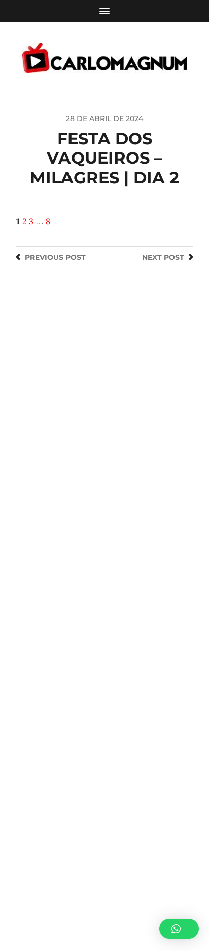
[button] (179, 929)
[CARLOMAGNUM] (104, 58)
